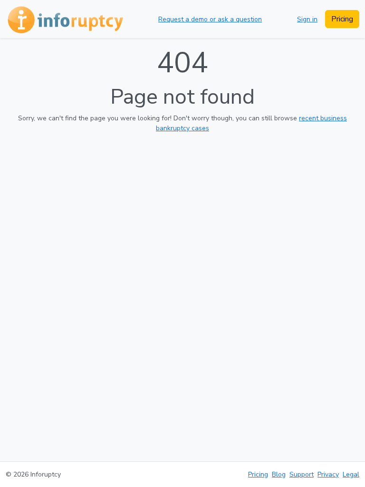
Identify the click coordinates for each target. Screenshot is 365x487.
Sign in (307, 19)
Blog (279, 474)
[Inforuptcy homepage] (64, 19)
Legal (351, 474)
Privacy (328, 474)
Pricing (342, 19)
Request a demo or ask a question (210, 19)
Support (301, 474)
